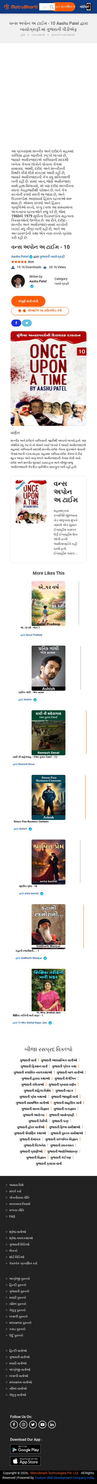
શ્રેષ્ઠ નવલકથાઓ (21, 1238)
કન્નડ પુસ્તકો (17, 1329)
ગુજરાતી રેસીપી (37, 1121)
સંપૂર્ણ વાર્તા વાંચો (28, 301)
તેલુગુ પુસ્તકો (17, 1310)
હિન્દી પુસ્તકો (17, 1285)
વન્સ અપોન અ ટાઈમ (66, 492)
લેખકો (13, 1251)
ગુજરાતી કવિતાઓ (32, 1084)
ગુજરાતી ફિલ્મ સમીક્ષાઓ (64, 1127)
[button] (51, 6)
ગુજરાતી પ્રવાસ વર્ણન (62, 1084)
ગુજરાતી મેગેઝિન (65, 1078)
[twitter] (33, 1424)
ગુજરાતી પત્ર (60, 1121)
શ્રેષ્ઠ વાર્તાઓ (17, 1232)
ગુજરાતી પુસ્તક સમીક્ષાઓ (67, 1133)
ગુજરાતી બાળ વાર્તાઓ (70, 1072)
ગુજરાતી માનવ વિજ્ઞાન (35, 1109)
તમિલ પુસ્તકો (17, 1304)
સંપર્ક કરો (15, 1191)
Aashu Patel (20, 256)
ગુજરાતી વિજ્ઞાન (36, 1157)
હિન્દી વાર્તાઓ (18, 1350)
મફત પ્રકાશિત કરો (64, 6)
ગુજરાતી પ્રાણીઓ (31, 1151)
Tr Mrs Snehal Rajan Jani (32, 1022)
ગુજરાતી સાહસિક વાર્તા (67, 1103)
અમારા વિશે (16, 1185)
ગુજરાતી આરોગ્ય (33, 1115)
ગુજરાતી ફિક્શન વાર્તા (34, 1066)
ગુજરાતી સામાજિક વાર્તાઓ (32, 1103)
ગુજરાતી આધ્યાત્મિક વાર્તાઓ (59, 1060)
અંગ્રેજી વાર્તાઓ (19, 1369)
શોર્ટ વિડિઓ (16, 1257)
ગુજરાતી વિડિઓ (19, 1244)
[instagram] (23, 1424)
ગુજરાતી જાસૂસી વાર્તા (64, 1096)
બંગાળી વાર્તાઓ (18, 1376)
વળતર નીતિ (16, 1210)
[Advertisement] (48, 93)
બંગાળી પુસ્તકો (18, 1316)
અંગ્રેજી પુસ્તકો (19, 1278)
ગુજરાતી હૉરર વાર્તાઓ (30, 1127)
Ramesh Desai (26, 764)
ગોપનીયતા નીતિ (19, 1197)
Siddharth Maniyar (31, 958)
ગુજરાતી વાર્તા (28, 1060)
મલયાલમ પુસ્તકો (20, 1323)
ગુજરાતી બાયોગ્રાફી (52, 256)
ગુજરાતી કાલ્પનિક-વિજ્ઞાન (61, 1139)
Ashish (28, 699)
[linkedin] (52, 1424)
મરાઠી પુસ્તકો (17, 1297)
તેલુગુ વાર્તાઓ (17, 1395)
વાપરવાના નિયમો (20, 1204)
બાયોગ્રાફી (62, 283)
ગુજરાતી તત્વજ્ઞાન (64, 1109)
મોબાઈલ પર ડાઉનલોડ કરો (44, 310)
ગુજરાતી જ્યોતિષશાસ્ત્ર (62, 1151)
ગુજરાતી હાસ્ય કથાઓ (35, 1078)
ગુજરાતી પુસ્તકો (19, 1291)
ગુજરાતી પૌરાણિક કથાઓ (30, 1133)
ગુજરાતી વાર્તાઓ (19, 1357)
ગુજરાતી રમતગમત (62, 1145)
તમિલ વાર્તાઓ (18, 1388)
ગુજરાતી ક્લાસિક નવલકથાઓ (33, 1072)
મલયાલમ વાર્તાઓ (20, 1382)
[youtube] (42, 1424)
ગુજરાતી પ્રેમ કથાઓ (32, 1096)
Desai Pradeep (34, 634)
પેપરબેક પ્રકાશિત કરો (23, 1263)
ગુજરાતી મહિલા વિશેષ (37, 1090)
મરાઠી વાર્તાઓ (18, 1363)
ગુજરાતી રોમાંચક (30, 1139)
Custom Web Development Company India (64, 1477)
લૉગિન (84, 7)
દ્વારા (23, 634)
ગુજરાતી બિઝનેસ (35, 1145)
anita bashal (32, 893)
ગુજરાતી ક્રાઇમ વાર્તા (49, 1163)
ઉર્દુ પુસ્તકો (16, 1335)
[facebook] (14, 1424)
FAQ (12, 1216)
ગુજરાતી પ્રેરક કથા (64, 1066)
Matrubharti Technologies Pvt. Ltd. (55, 1473)
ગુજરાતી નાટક (64, 1090)
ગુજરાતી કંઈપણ (60, 1157)
